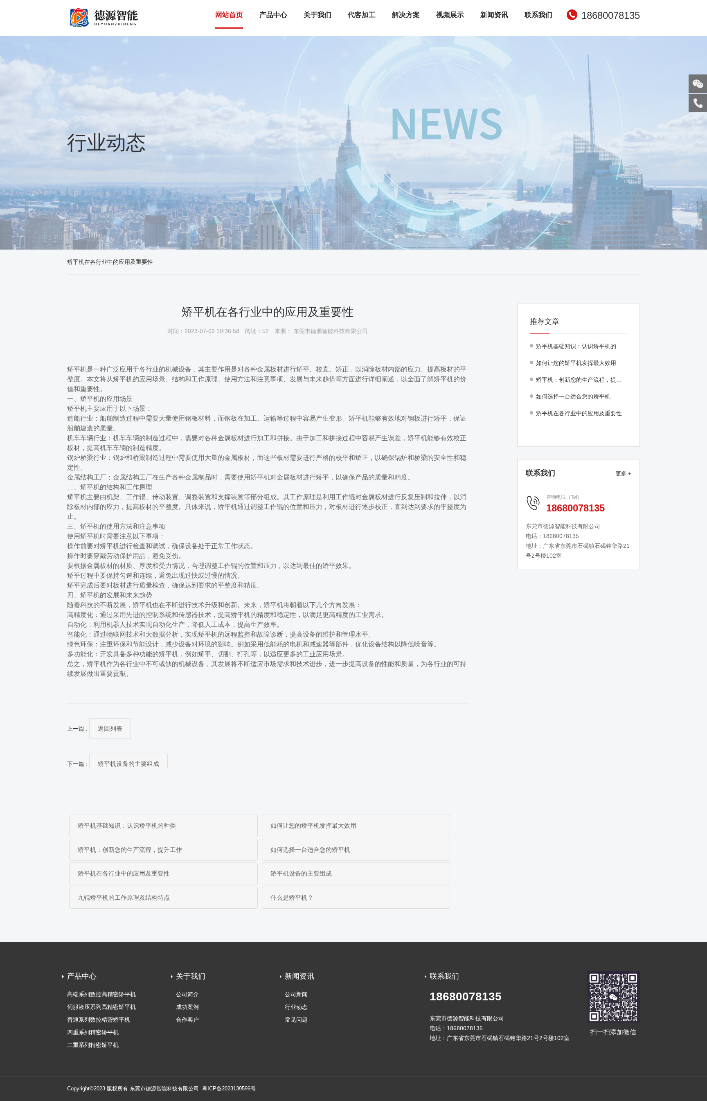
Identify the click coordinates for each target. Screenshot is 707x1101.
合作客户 (187, 1019)
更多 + (623, 474)
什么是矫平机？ (291, 897)
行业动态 (296, 1007)
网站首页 (229, 15)
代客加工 (362, 15)
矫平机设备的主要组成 (128, 763)
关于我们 (317, 15)
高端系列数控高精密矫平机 (101, 994)
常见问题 (296, 1019)
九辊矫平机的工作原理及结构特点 (124, 897)
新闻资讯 (494, 15)
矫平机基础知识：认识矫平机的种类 (127, 825)
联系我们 (538, 15)
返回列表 (110, 728)
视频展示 (450, 15)
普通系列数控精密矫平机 (98, 1019)
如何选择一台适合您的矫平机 (310, 849)
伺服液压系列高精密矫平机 (101, 1007)
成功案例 (187, 1007)
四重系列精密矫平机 (93, 1032)
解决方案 (406, 15)
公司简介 (187, 994)
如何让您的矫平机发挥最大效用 (313, 825)
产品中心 (273, 15)
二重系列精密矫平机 (93, 1045)
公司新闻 (296, 994)
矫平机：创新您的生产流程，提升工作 (130, 849)
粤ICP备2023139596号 (229, 1088)
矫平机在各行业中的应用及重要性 (124, 873)
